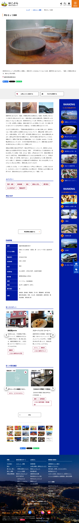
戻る (29, 415)
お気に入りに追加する (27, 94)
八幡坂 (67, 221)
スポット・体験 (37, 10)
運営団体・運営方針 (33, 504)
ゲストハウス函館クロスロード (18, 389)
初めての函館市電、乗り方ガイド (71, 166)
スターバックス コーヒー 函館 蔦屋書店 (46, 330)
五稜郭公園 (68, 236)
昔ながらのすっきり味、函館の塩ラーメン (71, 136)
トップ (28, 10)
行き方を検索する (52, 94)
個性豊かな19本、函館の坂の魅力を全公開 (71, 151)
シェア (6, 81)
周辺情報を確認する (29, 232)
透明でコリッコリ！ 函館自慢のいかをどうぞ (71, 180)
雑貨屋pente (12, 330)
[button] (6, 335)
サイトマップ (44, 504)
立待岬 (67, 250)
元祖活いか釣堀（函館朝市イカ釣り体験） (71, 206)
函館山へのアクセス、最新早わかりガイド (71, 122)
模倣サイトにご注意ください (39, 501)
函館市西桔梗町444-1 (10, 77)
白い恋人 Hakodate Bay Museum (71, 265)
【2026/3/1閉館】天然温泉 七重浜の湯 (46, 389)
